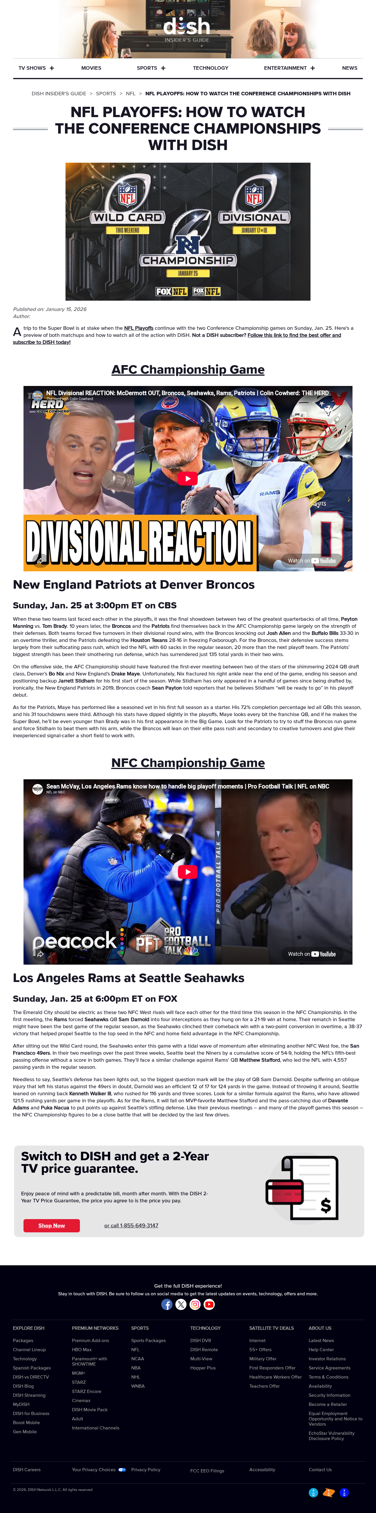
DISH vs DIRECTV (31, 1377)
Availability (320, 1386)
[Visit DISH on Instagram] (195, 1305)
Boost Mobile (26, 1422)
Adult (77, 1419)
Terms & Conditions (328, 1377)
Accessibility (262, 1469)
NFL (135, 1349)
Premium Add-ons (90, 1340)
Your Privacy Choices (93, 1469)
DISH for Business (31, 1413)
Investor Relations (327, 1358)
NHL (135, 1377)
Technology (211, 68)
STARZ (79, 1382)
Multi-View (201, 1358)
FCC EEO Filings (207, 1471)
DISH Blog (23, 1386)
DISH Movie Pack (90, 1409)
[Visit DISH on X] (181, 1305)
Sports (147, 68)
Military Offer (262, 1358)
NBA (136, 1368)
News (349, 68)
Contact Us (320, 1469)
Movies (91, 68)
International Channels (95, 1428)
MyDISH (21, 1404)
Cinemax (81, 1400)
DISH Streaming (29, 1395)
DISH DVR (200, 1340)
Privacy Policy (145, 1469)
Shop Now (51, 1226)
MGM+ (78, 1373)
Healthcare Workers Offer (275, 1377)
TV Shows (32, 68)
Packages (23, 1340)
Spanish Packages (32, 1368)
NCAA (137, 1358)
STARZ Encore (86, 1391)
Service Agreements (329, 1368)
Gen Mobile (25, 1431)
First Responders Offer (272, 1368)
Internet (257, 1340)
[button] (52, 68)
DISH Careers (27, 1469)
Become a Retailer (328, 1404)
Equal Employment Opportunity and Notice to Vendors (335, 1419)
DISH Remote (204, 1349)
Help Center (321, 1349)
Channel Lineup (29, 1349)
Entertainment (285, 68)
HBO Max (82, 1349)
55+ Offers (260, 1349)
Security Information (329, 1395)
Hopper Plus (203, 1368)
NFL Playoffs (138, 328)
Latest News (321, 1340)
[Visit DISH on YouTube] (209, 1305)
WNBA (138, 1386)
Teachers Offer (264, 1386)
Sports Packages (148, 1340)
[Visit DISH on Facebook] (166, 1305)
